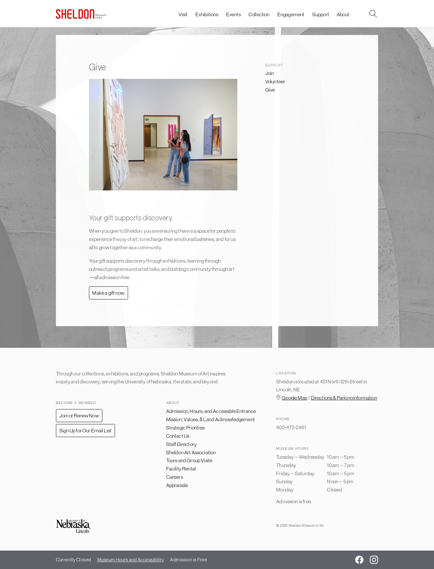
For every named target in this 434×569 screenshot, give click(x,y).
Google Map (294, 398)
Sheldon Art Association (191, 452)
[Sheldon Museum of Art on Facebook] (359, 560)
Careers (174, 477)
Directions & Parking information (344, 398)
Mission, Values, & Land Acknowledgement (210, 419)
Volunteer (275, 81)
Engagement (291, 14)
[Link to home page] (81, 13)
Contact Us (178, 436)
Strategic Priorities (185, 427)
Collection (259, 14)
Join (269, 73)
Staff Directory (181, 444)
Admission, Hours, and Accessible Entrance (211, 411)
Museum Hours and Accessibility (130, 559)
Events (233, 14)
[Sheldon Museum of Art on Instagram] (374, 560)
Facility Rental (181, 468)
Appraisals (177, 485)
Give (270, 90)
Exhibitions (207, 14)
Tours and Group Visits (189, 460)
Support (320, 14)
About (343, 14)
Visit (183, 14)
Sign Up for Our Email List (85, 430)
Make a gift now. (108, 293)
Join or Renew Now (79, 415)
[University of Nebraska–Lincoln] (73, 526)
